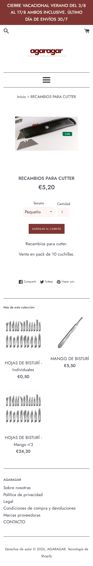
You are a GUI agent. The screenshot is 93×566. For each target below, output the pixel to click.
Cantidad (63, 203)
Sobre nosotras (17, 488)
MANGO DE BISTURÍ (70, 359)
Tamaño (38, 203)
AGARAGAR (56, 549)
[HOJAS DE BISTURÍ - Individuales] (23, 334)
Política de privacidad (23, 495)
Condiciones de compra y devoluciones (39, 508)
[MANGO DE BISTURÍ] (70, 332)
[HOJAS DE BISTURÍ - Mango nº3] (23, 409)
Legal (8, 501)
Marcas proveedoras (21, 515)
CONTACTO (14, 522)
